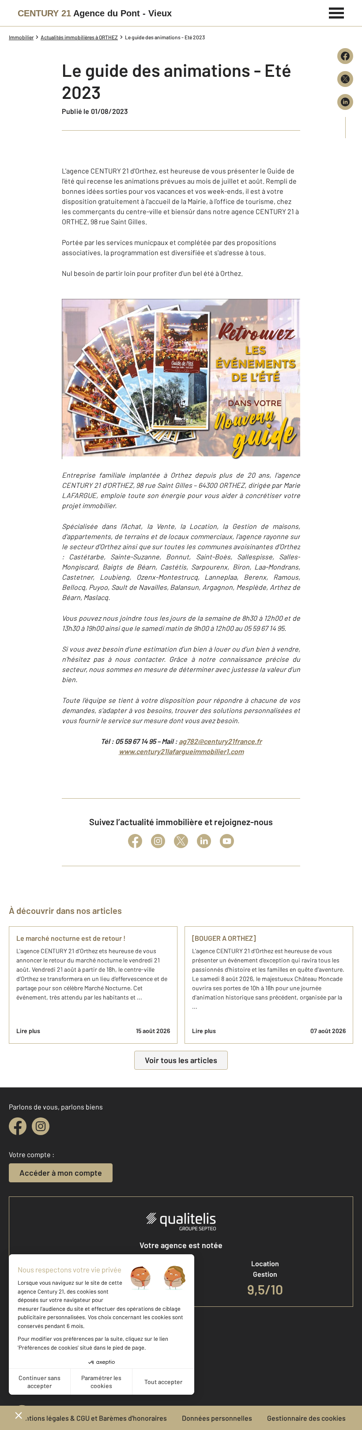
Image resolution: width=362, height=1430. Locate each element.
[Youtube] (227, 841)
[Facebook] (135, 841)
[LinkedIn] (204, 841)
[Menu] (336, 12)
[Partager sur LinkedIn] (345, 102)
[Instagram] (158, 841)
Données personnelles (217, 1418)
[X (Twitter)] (181, 841)
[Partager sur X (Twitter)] (345, 79)
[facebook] (17, 1126)
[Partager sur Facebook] (345, 56)
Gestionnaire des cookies (306, 1418)
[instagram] (40, 1126)
